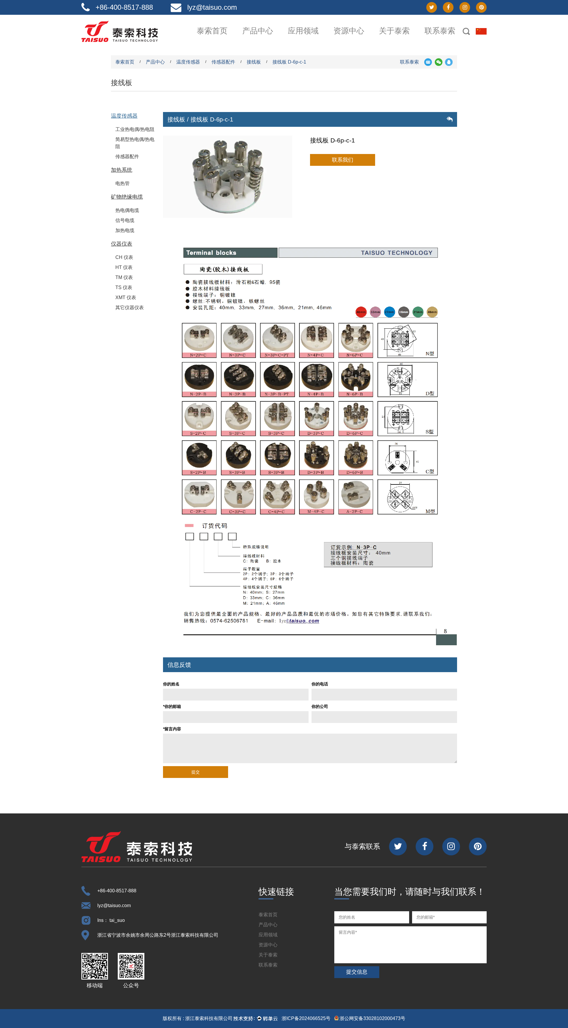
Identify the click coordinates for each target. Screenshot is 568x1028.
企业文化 (404, 39)
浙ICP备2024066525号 (306, 1018)
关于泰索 (394, 30)
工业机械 (313, 39)
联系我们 (342, 160)
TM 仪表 (124, 277)
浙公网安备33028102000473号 (371, 1018)
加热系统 (268, 39)
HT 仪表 (124, 267)
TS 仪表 (123, 287)
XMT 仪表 (125, 297)
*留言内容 (172, 729)
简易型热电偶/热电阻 (134, 143)
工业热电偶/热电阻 (134, 129)
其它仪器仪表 (129, 307)
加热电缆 (124, 230)
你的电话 (320, 684)
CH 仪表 (124, 257)
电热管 (122, 183)
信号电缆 (124, 220)
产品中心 (257, 30)
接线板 (254, 61)
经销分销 (450, 39)
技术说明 (359, 39)
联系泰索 (440, 30)
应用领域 (303, 30)
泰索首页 (212, 30)
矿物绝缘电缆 (127, 197)
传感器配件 (223, 61)
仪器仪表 (121, 244)
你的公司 (320, 706)
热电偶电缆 (127, 210)
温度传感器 (188, 61)
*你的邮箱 (172, 706)
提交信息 (356, 972)
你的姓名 (171, 684)
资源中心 (348, 30)
